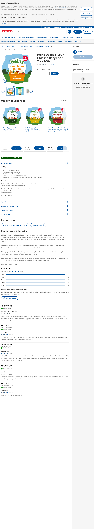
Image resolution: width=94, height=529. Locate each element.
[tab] (10, 91)
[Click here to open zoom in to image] (5, 81)
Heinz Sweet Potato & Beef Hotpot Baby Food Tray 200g (55, 130)
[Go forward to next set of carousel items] (66, 129)
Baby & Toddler (11, 46)
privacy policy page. (60, 8)
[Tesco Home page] (7, 31)
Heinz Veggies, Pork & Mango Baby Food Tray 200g (32, 130)
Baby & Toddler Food (26, 46)
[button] (47, 27)
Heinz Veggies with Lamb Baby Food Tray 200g (11, 129)
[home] (2, 46)
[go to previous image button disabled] (3, 91)
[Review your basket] (75, 52)
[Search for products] (69, 32)
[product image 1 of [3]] (17, 69)
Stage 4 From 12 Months (42, 46)
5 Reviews (53, 65)
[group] (12, 128)
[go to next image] (31, 91)
